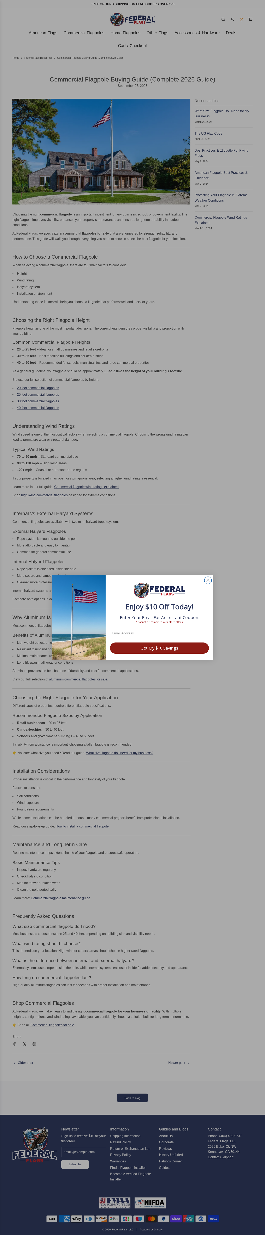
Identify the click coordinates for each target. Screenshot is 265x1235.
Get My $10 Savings (159, 648)
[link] (159, 591)
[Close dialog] (208, 580)
